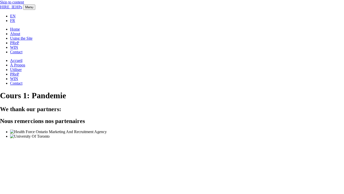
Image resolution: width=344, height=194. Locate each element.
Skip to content (12, 2)
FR (12, 20)
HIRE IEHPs (11, 7)
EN (13, 16)
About (15, 34)
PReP (14, 43)
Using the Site (21, 38)
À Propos (17, 65)
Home (15, 29)
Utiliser (16, 69)
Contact (16, 52)
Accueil (16, 60)
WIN (14, 47)
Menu (29, 7)
